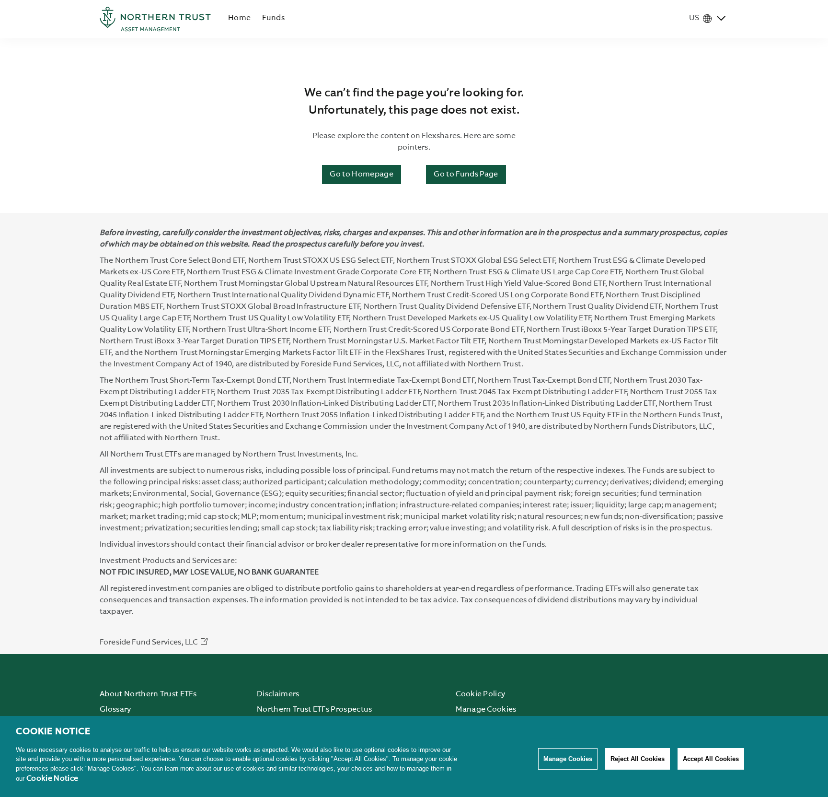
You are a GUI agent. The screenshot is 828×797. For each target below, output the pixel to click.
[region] (414, 756)
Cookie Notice (52, 779)
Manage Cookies (567, 758)
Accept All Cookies (711, 758)
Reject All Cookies (637, 758)
